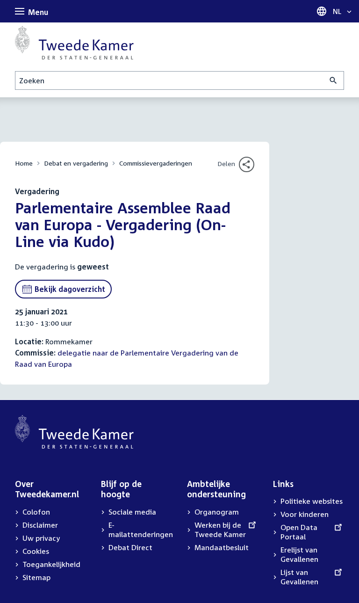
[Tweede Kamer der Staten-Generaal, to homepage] (74, 42)
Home (24, 163)
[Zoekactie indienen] (333, 80)
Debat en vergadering (76, 163)
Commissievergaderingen (155, 163)
